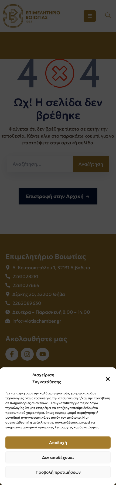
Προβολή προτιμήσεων (58, 472)
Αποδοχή (58, 442)
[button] (108, 378)
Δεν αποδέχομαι (58, 457)
